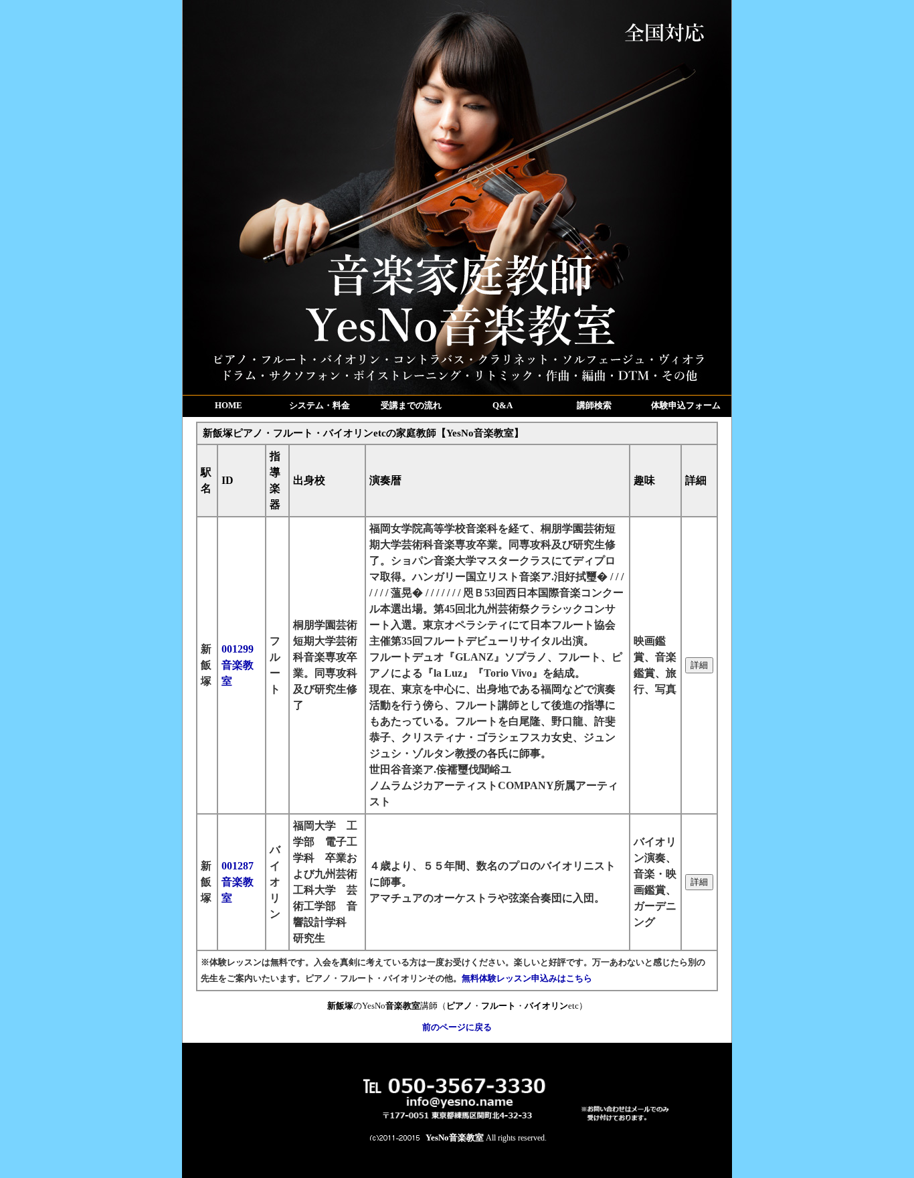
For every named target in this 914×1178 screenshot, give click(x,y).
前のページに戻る (457, 1027)
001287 (237, 882)
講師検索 (594, 405)
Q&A (502, 405)
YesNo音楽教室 (455, 1137)
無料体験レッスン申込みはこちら (527, 978)
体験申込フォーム (686, 405)
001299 (237, 665)
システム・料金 (319, 405)
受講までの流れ (411, 405)
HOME (228, 405)
